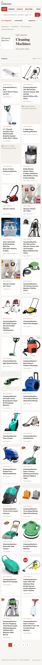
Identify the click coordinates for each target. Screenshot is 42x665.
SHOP (4, 9)
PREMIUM (11, 9)
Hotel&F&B (20, 20)
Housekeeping (25, 26)
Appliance (33, 20)
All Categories (6, 20)
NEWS (38, 9)
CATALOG (20, 9)
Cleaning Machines (7, 29)
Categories (5, 26)
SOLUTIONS (29, 9)
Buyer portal (37, 660)
